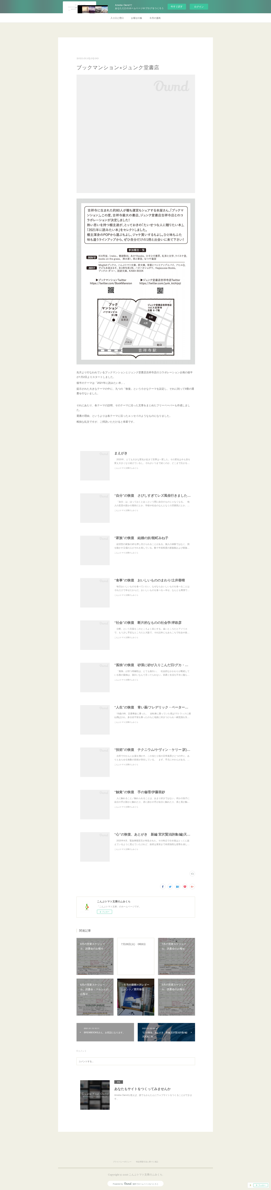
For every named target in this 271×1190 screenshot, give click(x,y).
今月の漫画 (155, 17)
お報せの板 (136, 17)
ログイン (199, 6)
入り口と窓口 (117, 17)
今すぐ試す (177, 6)
